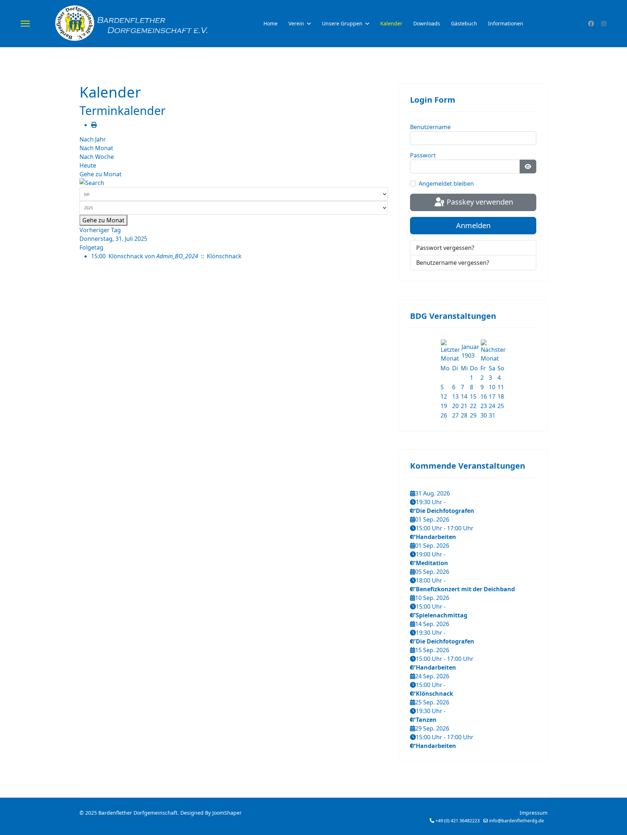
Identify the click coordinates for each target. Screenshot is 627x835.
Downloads (426, 23)
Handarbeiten (436, 537)
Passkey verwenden (479, 202)
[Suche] (233, 182)
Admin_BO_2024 (177, 256)
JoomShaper (227, 812)
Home (270, 23)
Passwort (423, 155)
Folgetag (91, 247)
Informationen (505, 23)
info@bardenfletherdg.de (516, 821)
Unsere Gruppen (342, 23)
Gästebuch (464, 23)
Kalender (391, 23)
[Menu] (25, 23)
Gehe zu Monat (100, 174)
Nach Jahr (92, 139)
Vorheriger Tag (100, 230)
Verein (296, 23)
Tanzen (426, 720)
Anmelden (473, 225)
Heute (87, 165)
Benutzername (430, 127)
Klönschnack (125, 256)
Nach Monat (96, 148)
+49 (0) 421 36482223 (457, 821)
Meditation (432, 563)
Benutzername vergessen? (452, 263)
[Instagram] (603, 24)
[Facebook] (591, 24)
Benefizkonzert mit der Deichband (465, 589)
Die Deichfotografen (445, 511)
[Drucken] (94, 125)
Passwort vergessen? (445, 248)
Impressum (534, 812)
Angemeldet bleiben (446, 184)
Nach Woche (96, 157)
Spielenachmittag (441, 615)
